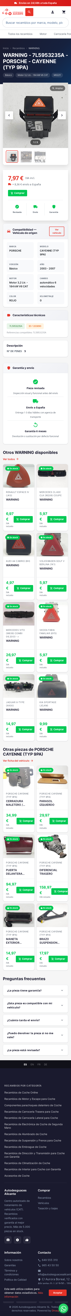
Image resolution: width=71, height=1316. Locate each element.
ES (25, 1064)
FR (39, 1064)
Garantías (10, 1265)
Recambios (19, 48)
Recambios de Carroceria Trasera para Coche (31, 1111)
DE (45, 1064)
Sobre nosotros (13, 1259)
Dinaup (56, 1310)
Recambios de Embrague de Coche (25, 1146)
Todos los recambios (20, 33)
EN (32, 1064)
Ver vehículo (56, 231)
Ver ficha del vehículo (18, 760)
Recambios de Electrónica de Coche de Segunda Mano (33, 1126)
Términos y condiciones (11, 1272)
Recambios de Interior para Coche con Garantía (32, 1169)
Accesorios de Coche (16, 1175)
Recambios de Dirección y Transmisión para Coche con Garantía (34, 1155)
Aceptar (57, 1292)
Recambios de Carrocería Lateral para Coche (31, 1117)
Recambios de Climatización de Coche (27, 1163)
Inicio (6, 48)
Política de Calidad (15, 1279)
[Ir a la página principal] (13, 12)
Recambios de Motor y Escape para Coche (29, 1098)
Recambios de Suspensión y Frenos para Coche (32, 1140)
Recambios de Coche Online (21, 1092)
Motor (43, 33)
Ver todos (11, 459)
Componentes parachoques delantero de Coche (33, 1105)
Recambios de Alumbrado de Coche (25, 1134)
